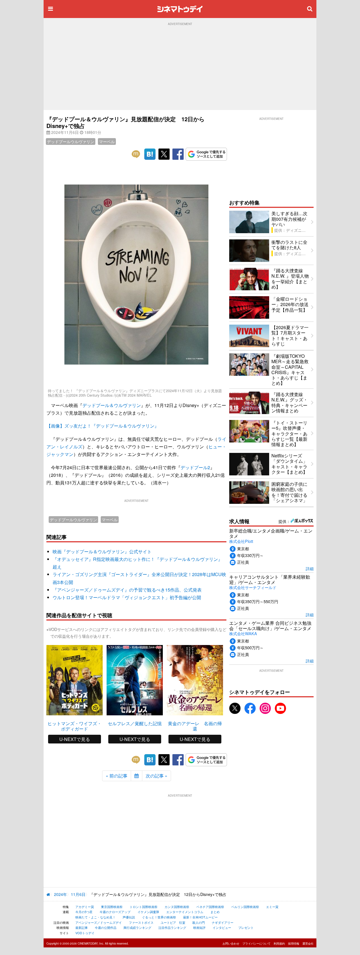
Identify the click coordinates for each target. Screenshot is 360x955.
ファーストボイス (141, 922)
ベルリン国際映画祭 (245, 906)
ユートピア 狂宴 (173, 922)
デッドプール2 (195, 467)
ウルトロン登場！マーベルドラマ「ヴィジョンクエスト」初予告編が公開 (127, 597)
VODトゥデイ (84, 933)
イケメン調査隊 (148, 911)
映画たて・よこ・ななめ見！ (95, 917)
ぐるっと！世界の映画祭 (159, 917)
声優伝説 (129, 917)
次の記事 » (156, 775)
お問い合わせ (230, 943)
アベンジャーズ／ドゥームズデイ (98, 922)
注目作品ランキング (172, 927)
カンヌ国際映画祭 (177, 906)
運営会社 (308, 943)
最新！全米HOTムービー (200, 917)
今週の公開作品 (105, 927)
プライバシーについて (256, 943)
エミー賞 (272, 906)
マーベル (107, 141)
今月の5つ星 (84, 911)
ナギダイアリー (222, 922)
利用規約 (279, 943)
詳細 (310, 568)
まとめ (215, 911)
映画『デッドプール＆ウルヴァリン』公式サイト (102, 551)
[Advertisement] (180, 67)
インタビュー (222, 927)
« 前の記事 (116, 775)
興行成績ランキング (137, 927)
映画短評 (199, 927)
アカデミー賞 (84, 906)
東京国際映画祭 (112, 906)
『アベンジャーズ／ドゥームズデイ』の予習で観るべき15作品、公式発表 (127, 590)
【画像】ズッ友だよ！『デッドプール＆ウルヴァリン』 (102, 426)
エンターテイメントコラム (184, 911)
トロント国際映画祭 (144, 906)
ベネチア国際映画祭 (210, 906)
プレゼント (246, 927)
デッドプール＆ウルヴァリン (111, 405)
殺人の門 (198, 922)
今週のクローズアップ (115, 911)
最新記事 (81, 927)
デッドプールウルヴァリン (70, 141)
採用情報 (293, 943)
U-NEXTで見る (74, 739)
